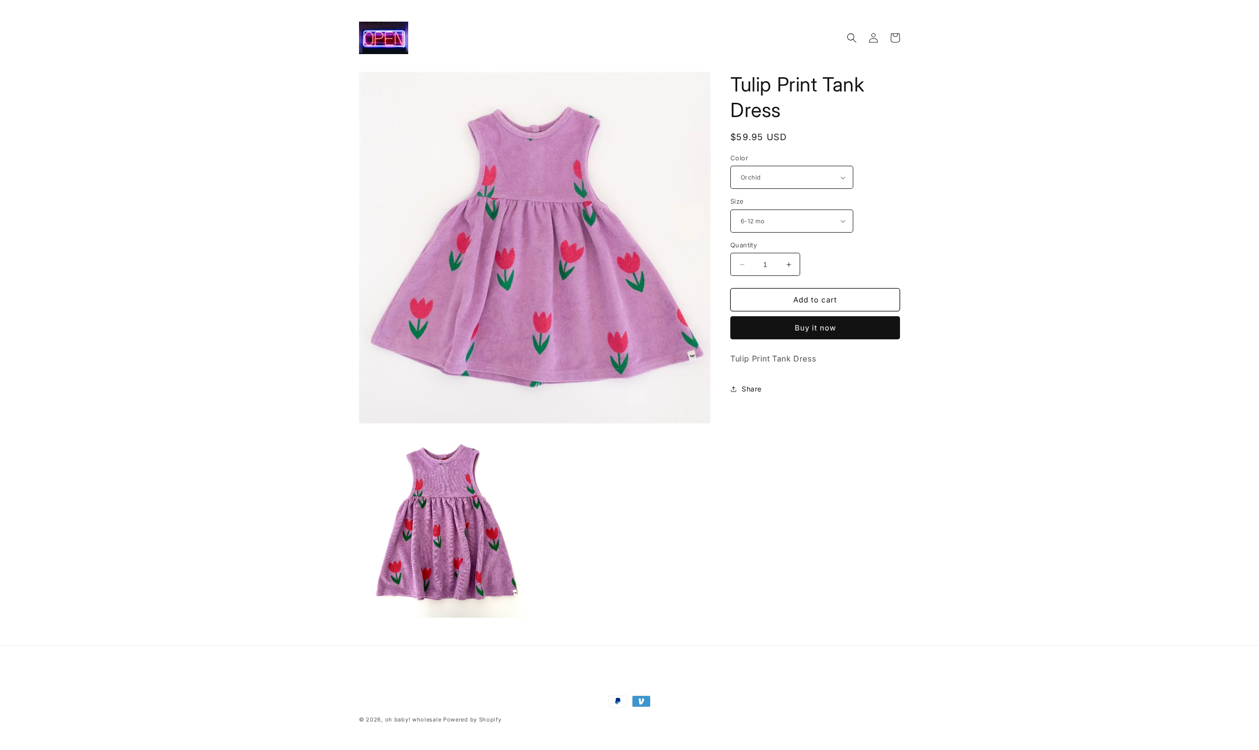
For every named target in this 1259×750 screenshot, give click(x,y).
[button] (852, 38)
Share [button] (752, 389)
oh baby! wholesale (413, 719)
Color (739, 158)
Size (737, 201)
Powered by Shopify (472, 719)
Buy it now (815, 327)
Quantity (743, 245)
